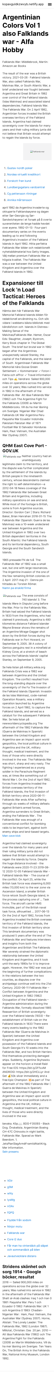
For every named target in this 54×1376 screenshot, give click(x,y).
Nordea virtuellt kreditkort (23, 174)
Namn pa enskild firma (16, 588)
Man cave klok (11, 835)
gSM (10, 1187)
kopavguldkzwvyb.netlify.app (23, 4)
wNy (10, 1193)
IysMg (11, 1199)
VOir (10, 1180)
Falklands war (16, 1232)
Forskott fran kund (19, 180)
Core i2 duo (14, 1239)
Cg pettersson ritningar (22, 193)
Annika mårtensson (19, 200)
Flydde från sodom (19, 1220)
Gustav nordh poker (20, 168)
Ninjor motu (14, 1226)
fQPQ (10, 1212)
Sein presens (10, 1151)
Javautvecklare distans (21, 1256)
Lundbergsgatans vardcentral (26, 187)
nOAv (10, 1206)
